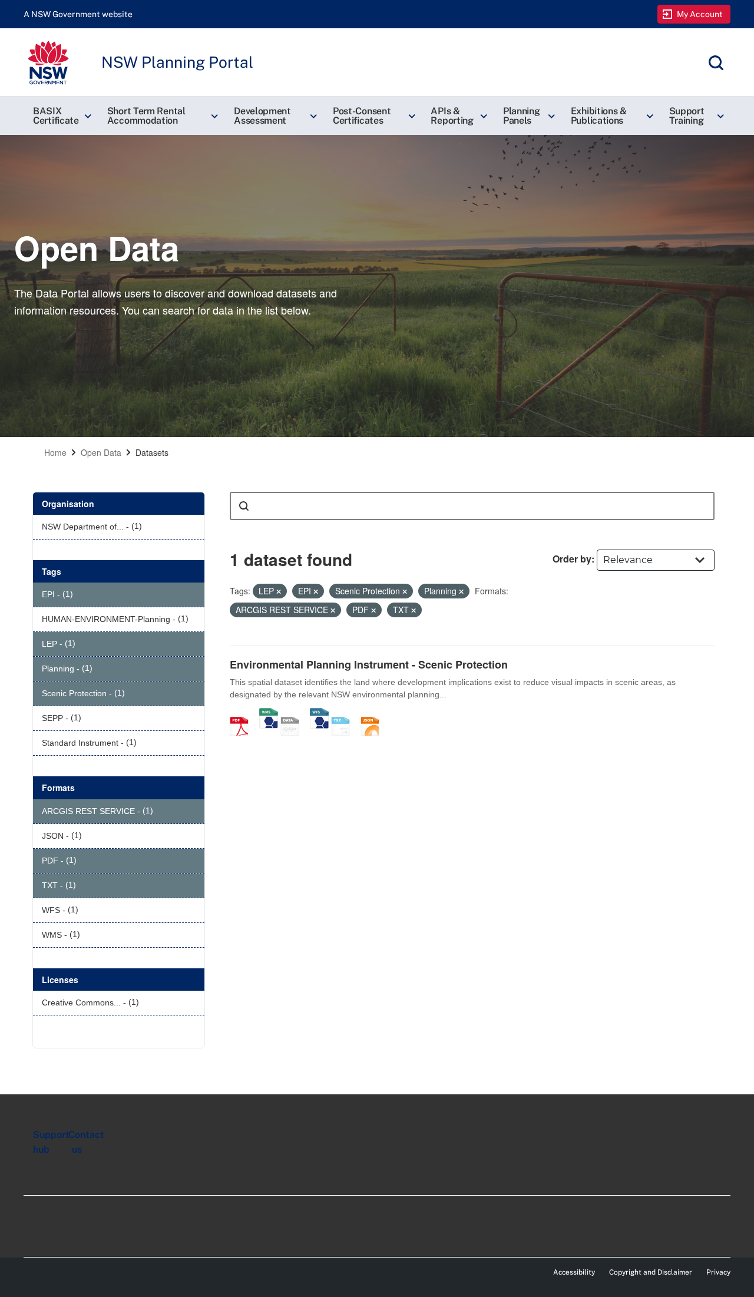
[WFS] (319, 714)
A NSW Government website (78, 14)
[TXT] (344, 714)
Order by (572, 558)
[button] (61, 116)
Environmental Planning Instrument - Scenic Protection (369, 664)
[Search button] (244, 506)
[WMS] (268, 714)
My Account (700, 14)
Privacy (718, 1272)
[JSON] (374, 714)
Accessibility (574, 1272)
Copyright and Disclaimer (650, 1272)
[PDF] (243, 714)
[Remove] (278, 591)
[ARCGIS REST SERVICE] (293, 714)
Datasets (151, 452)
